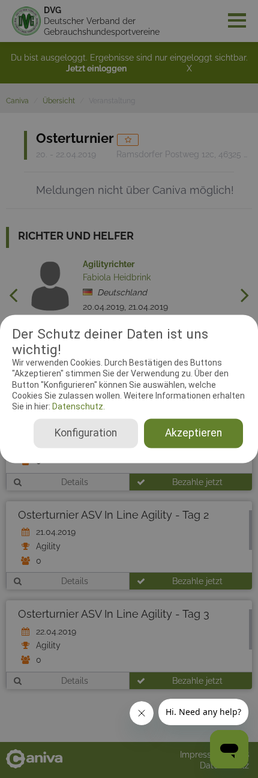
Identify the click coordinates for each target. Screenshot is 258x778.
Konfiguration (86, 433)
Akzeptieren (193, 433)
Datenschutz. (77, 406)
